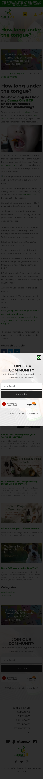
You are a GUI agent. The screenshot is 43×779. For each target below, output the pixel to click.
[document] (21, 389)
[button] (39, 357)
